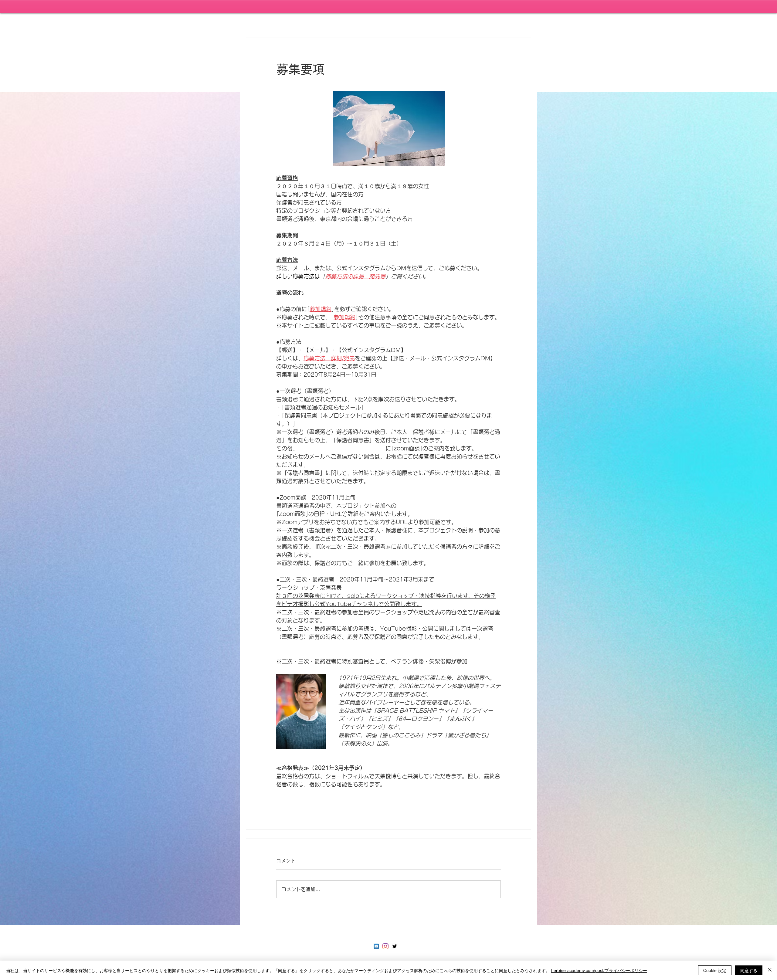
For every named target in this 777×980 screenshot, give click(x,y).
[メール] (376, 946)
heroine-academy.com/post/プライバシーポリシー (599, 970)
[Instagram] (385, 946)
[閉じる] (769, 970)
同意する (748, 970)
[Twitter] (395, 946)
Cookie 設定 (714, 970)
